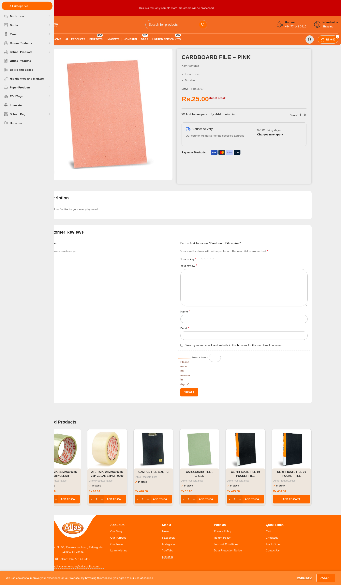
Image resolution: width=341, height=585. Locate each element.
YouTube (167, 550)
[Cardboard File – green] (199, 449)
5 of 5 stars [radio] (213, 259)
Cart (268, 531)
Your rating (188, 259)
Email (184, 328)
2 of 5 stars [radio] (204, 259)
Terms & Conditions (226, 544)
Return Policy (222, 537)
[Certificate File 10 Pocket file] (245, 449)
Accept (325, 577)
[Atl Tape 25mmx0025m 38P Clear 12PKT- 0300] (107, 449)
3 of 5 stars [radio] (207, 259)
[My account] (310, 39)
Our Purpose (118, 537)
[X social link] (305, 115)
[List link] (72, 549)
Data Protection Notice (228, 550)
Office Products (97, 480)
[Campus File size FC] (153, 449)
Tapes (63, 480)
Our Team (116, 544)
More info (304, 577)
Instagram (168, 544)
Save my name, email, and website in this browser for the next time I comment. (234, 345)
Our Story (116, 531)
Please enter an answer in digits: (185, 373)
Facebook (168, 537)
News (165, 531)
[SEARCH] (203, 24)
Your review (188, 265)
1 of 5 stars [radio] (201, 259)
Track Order (273, 544)
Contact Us (273, 550)
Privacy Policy (222, 531)
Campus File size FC (153, 471)
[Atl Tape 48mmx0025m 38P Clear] (61, 449)
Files (154, 477)
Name (185, 311)
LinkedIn (167, 556)
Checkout (272, 537)
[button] (61, 499)
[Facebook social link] (300, 115)
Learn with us (118, 550)
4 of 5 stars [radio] (210, 259)
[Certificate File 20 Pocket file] (291, 449)
